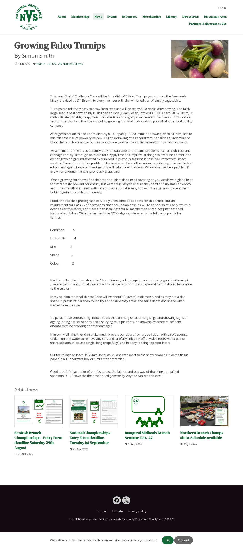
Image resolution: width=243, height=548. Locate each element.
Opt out (183, 540)
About (62, 16)
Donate (117, 511)
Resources (129, 16)
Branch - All (43, 64)
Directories (190, 16)
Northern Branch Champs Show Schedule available (201, 435)
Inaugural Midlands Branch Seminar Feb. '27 (147, 435)
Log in (222, 7)
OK (168, 540)
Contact (102, 511)
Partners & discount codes (208, 23)
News (98, 16)
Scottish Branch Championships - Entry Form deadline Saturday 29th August (38, 440)
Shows (79, 64)
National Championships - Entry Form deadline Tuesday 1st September (91, 437)
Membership (80, 16)
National (68, 64)
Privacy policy (136, 511)
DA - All (56, 64)
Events (112, 16)
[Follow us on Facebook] (117, 500)
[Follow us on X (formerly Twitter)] (126, 500)
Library (171, 16)
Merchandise (152, 16)
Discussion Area (215, 16)
